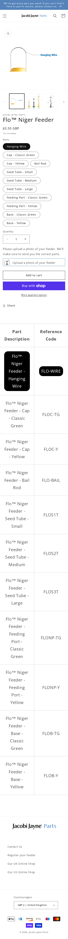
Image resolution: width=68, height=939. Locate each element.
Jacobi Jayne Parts (39, 932)
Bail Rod (40, 163)
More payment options (34, 294)
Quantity (8, 231)
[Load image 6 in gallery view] (51, 101)
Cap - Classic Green (21, 155)
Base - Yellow (16, 223)
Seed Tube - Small (20, 172)
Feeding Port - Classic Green (27, 197)
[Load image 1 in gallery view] (16, 101)
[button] (5, 16)
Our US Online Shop (21, 872)
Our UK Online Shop (21, 863)
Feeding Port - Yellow (22, 206)
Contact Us (15, 846)
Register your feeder (22, 855)
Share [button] (11, 305)
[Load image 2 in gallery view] (33, 101)
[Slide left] (4, 102)
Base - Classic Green (21, 214)
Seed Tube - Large (20, 189)
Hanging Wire (16, 146)
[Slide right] (64, 102)
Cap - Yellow (16, 163)
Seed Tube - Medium (22, 180)
